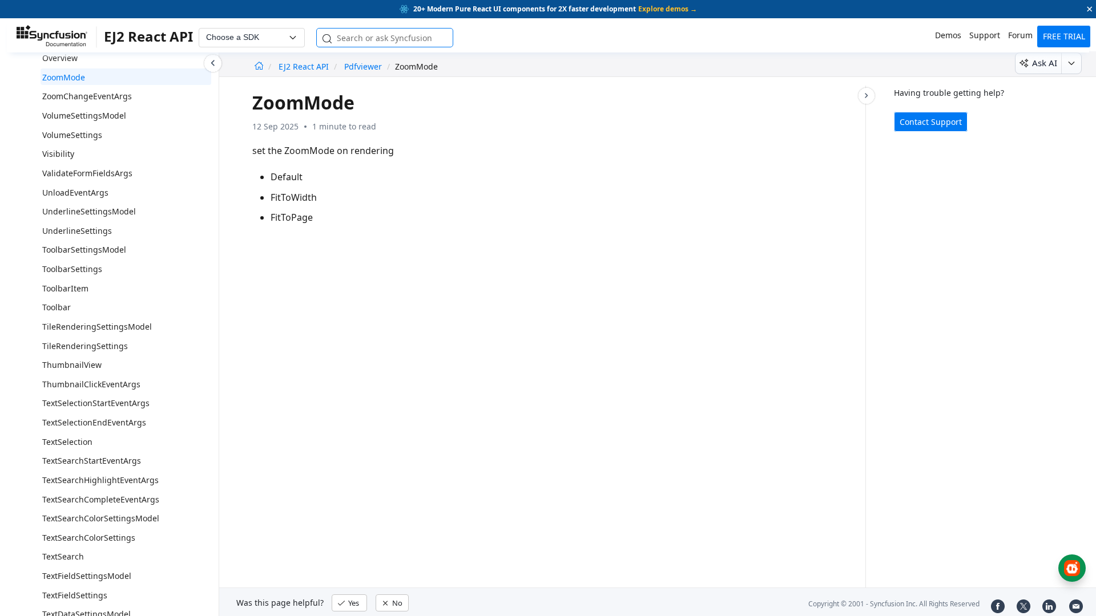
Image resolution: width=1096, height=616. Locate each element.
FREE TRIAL (1064, 36)
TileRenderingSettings (85, 346)
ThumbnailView (72, 364)
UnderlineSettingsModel (89, 211)
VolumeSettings (72, 134)
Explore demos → (667, 9)
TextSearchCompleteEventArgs (100, 499)
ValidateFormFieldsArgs (87, 173)
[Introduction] (259, 66)
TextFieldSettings (74, 595)
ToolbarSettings (72, 269)
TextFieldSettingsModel (86, 575)
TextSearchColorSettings (88, 537)
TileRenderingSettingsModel (97, 326)
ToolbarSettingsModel (84, 249)
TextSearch (63, 556)
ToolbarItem (65, 288)
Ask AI (1044, 62)
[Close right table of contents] (866, 96)
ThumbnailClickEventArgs (91, 384)
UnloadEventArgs (75, 192)
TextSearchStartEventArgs (91, 460)
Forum (1020, 35)
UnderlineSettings (77, 230)
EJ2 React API (305, 66)
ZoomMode (63, 77)
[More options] (1071, 63)
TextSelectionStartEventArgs (96, 403)
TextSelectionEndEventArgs (94, 422)
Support (984, 35)
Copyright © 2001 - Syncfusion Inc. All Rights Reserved (894, 604)
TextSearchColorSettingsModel (100, 518)
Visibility (58, 153)
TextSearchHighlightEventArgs (100, 480)
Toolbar (56, 307)
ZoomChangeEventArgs (87, 96)
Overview (60, 57)
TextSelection (67, 441)
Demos (948, 35)
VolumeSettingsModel (84, 115)
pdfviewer (363, 66)
